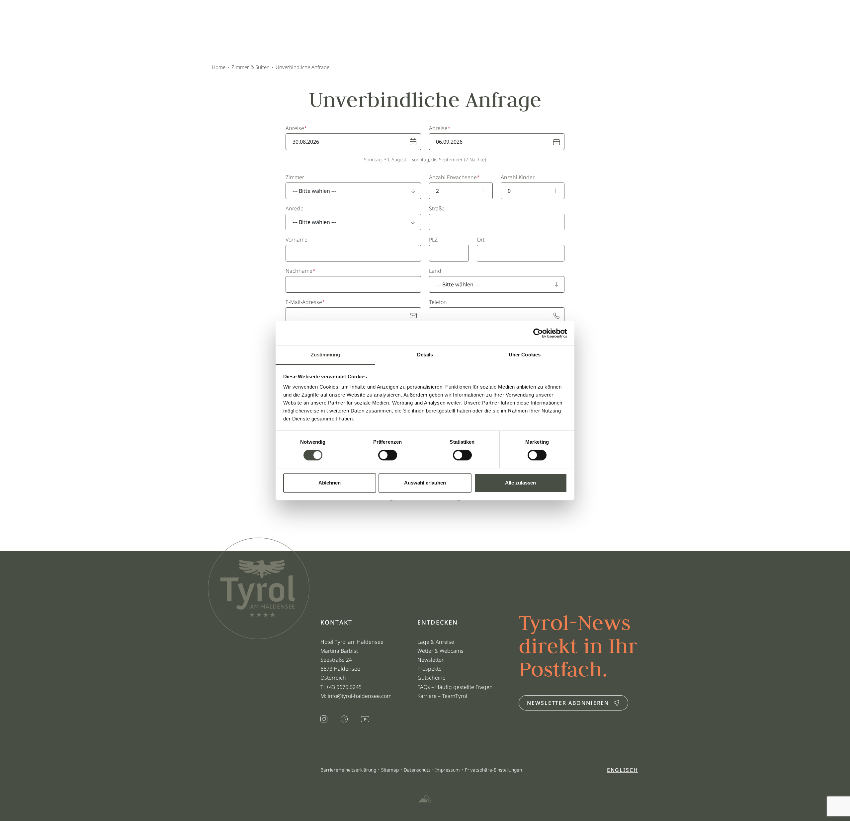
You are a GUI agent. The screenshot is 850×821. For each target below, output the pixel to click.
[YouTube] (365, 719)
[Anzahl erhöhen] (484, 191)
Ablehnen (329, 482)
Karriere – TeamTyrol (442, 696)
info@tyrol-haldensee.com (359, 696)
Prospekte (429, 668)
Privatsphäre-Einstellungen (493, 770)
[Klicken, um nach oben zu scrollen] (212, 797)
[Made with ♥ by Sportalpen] (425, 799)
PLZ (433, 239)
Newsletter (430, 659)
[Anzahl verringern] (471, 191)
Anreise (295, 128)
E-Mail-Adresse (304, 302)
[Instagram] (323, 720)
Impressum (447, 770)
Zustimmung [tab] (325, 354)
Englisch (622, 770)
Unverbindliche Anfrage (302, 67)
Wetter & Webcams (440, 650)
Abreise (438, 128)
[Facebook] (344, 720)
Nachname (299, 270)
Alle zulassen (520, 482)
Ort (480, 239)
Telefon (438, 302)
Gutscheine (431, 677)
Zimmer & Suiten (250, 67)
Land (435, 270)
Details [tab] (425, 354)
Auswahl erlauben (425, 482)
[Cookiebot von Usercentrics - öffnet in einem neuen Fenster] (538, 333)
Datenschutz (417, 770)
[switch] (387, 455)
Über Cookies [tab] (525, 354)
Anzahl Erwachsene (453, 177)
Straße (437, 208)
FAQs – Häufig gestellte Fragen (455, 687)
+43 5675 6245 (344, 687)
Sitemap (390, 770)
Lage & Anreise (435, 641)
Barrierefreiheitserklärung (348, 770)
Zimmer (295, 177)
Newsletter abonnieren (568, 703)
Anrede (294, 208)
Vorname (296, 239)
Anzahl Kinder (518, 177)
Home (218, 67)
